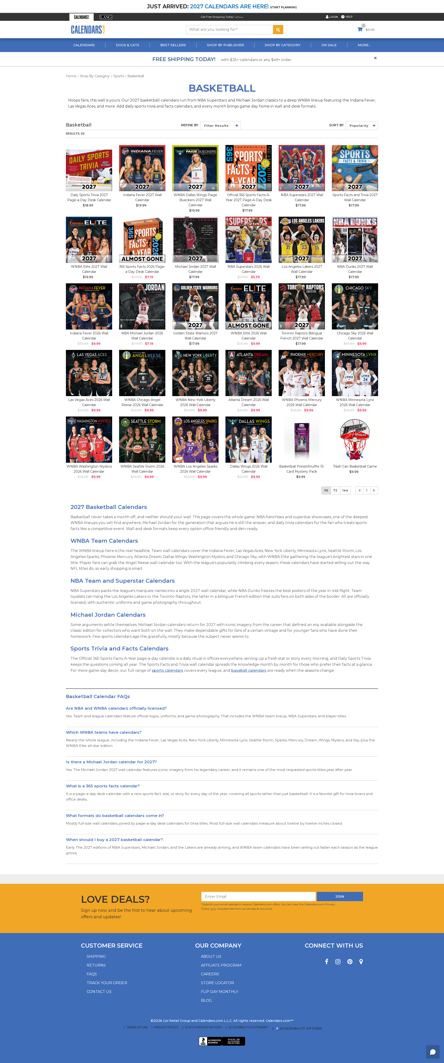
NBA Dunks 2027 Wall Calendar (355, 269)
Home (71, 76)
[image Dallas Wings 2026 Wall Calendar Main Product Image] (248, 439)
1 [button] (366, 490)
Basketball (135, 76)
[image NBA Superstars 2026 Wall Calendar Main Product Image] (248, 240)
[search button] (278, 29)
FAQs (92, 974)
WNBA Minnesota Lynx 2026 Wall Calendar (355, 402)
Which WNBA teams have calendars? (104, 732)
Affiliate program (221, 965)
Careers (210, 974)
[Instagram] (337, 962)
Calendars (84, 45)
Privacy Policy (166, 1027)
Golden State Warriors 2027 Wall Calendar (195, 335)
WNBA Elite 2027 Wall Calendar (89, 269)
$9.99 (95, 344)
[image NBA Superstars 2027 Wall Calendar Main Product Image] (302, 168)
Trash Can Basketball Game (355, 466)
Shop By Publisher (225, 45)
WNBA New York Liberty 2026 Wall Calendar (196, 402)
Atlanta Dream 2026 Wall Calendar (248, 402)
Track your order (107, 983)
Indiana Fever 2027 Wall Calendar (142, 197)
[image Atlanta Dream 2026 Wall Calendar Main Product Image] (248, 373)
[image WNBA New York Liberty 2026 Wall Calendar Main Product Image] (195, 373)
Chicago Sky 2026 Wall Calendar (355, 335)
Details (239, 17)
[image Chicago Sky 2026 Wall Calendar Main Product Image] (355, 306)
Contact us (99, 991)
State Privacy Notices (203, 1027)
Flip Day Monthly (219, 991)
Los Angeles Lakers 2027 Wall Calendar (302, 269)
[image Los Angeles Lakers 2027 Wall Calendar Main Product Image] (302, 240)
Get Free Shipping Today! (217, 16)
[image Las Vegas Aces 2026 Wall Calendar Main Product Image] (89, 373)
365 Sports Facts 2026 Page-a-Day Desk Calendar (142, 269)
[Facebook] (326, 962)
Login (334, 16)
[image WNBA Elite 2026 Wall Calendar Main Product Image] (248, 306)
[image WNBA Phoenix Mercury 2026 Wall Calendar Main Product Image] (302, 373)
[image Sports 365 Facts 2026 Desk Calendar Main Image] (142, 240)
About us (211, 956)
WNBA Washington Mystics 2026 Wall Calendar (89, 469)
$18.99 (88, 205)
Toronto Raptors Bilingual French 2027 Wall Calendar (301, 335)
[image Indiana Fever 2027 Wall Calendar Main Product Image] (142, 168)
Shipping (96, 956)
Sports (118, 76)
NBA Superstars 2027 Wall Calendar (302, 197)
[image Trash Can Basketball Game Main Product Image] (355, 439)
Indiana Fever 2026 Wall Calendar (89, 335)
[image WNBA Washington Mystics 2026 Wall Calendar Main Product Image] (89, 439)
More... (364, 45)
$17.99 (247, 210)
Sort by (336, 125)
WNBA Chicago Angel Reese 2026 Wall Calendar (142, 402)
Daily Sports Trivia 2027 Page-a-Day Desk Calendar (89, 197)
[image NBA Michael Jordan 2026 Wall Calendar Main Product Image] (142, 306)
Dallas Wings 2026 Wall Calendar (248, 469)
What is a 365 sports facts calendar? (103, 786)
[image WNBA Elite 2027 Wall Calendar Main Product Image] (89, 240)
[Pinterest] (349, 962)
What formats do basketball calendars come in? (115, 815)
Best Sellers (173, 45)
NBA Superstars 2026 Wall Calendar (249, 269)
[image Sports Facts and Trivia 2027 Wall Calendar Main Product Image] (355, 168)
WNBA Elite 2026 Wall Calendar (249, 335)
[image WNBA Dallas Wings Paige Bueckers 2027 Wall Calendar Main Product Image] (195, 168)
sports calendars (167, 670)
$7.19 (149, 277)
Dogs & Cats (127, 45)
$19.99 (141, 205)
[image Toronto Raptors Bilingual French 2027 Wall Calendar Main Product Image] (302, 306)
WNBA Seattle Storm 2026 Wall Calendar (142, 469)
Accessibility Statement (248, 1027)
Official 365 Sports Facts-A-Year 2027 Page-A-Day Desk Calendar (249, 200)
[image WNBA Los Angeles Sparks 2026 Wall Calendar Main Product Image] (195, 439)
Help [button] (349, 16)
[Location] (361, 962)
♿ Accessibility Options (298, 1028)
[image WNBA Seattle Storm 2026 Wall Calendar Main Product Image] (142, 439)
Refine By (189, 125)
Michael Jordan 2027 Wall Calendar (195, 269)
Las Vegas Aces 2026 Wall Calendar (89, 402)
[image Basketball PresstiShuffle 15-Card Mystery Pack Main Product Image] (302, 439)
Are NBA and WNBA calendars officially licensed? (116, 708)
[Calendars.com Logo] (87, 29)
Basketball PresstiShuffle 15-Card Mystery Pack (301, 469)
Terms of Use (137, 1027)
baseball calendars (248, 670)
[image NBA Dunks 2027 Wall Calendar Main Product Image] (355, 240)
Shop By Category (282, 45)
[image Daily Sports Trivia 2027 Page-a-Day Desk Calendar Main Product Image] (89, 168)
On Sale (329, 45)
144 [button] (345, 490)
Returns (96, 965)
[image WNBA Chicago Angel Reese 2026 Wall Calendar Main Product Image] (142, 373)
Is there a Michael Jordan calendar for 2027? (111, 762)
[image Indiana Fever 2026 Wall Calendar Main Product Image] (89, 306)
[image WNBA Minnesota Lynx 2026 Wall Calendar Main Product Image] (355, 373)
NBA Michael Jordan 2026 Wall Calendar (142, 335)
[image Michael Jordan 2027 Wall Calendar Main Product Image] (195, 240)
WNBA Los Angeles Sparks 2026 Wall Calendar (195, 469)
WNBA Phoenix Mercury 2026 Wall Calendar (302, 402)
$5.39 (255, 277)
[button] (81, 17)
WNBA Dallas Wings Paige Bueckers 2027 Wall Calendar (195, 200)
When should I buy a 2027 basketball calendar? (114, 839)
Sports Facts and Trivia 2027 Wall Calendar (355, 197)
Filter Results (216, 125)
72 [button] (335, 490)
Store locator (217, 983)
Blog (206, 1000)
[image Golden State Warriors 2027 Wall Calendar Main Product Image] (195, 306)
